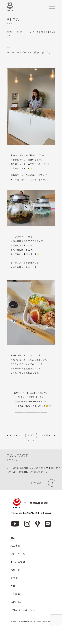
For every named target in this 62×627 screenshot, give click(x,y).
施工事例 (15, 545)
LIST (31, 435)
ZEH (12, 586)
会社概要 (15, 594)
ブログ (14, 578)
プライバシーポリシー (22, 610)
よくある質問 (17, 561)
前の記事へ (14, 435)
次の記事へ (47, 435)
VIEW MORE (36, 482)
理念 (12, 537)
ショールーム (17, 553)
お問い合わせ (17, 602)
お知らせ (15, 570)
